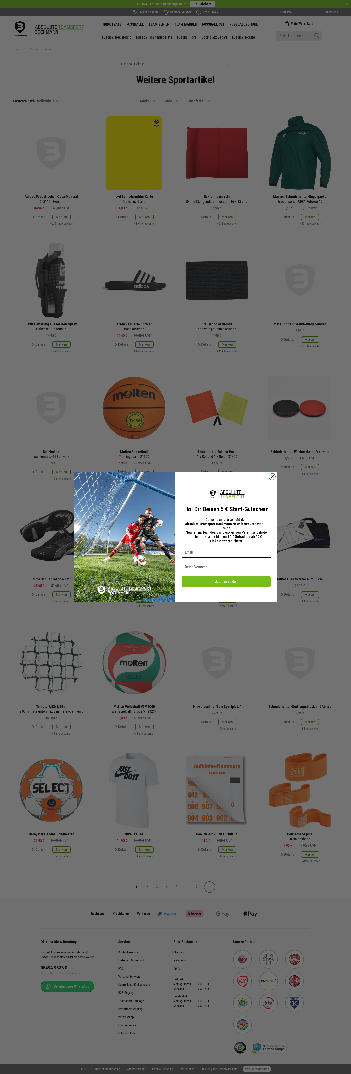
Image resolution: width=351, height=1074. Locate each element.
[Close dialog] (272, 476)
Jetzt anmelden (226, 581)
